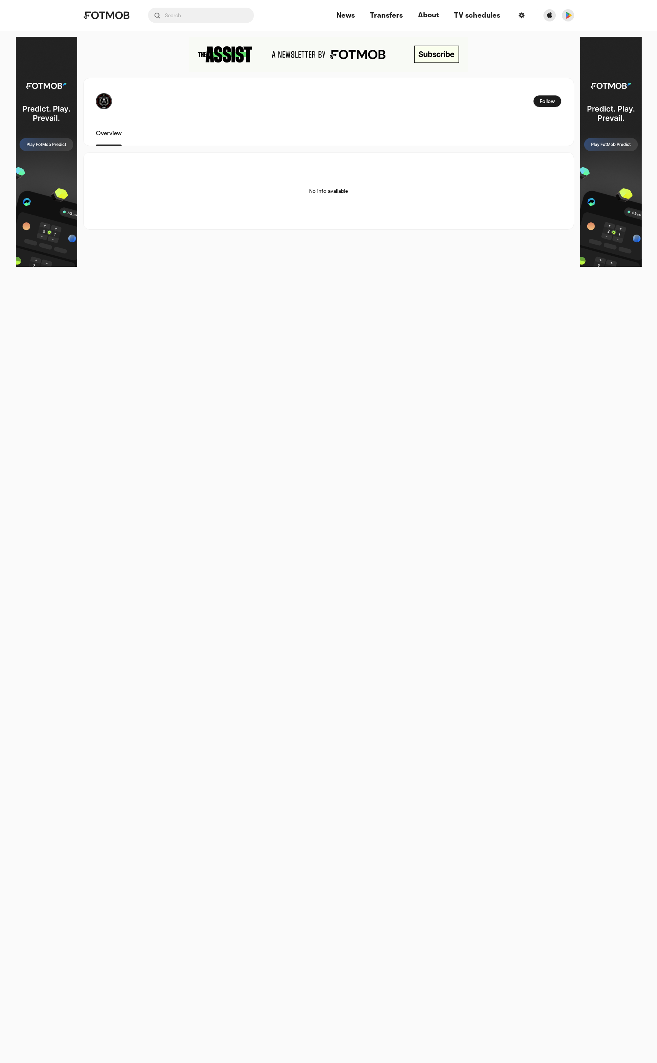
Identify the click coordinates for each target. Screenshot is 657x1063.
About (428, 15)
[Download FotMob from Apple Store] (549, 15)
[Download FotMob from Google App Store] (568, 15)
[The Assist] (328, 54)
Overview (109, 133)
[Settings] (521, 15)
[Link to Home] (106, 15)
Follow (547, 101)
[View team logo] (104, 101)
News (345, 15)
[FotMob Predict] (46, 152)
